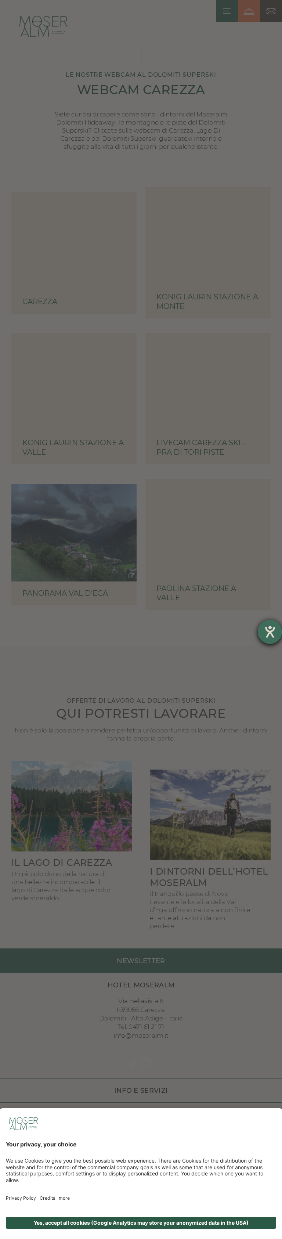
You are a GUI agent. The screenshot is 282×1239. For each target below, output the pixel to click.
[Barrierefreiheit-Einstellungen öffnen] (270, 632)
